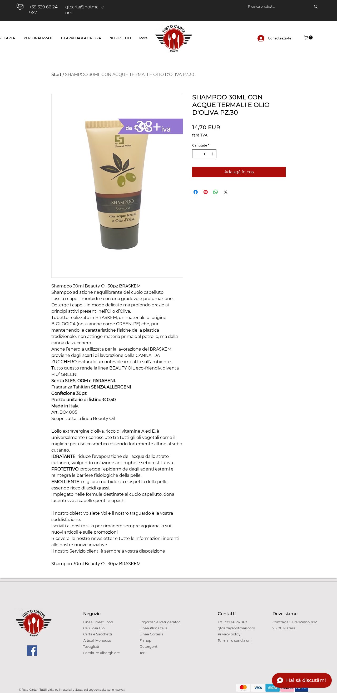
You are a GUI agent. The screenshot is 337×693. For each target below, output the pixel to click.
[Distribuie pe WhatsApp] (215, 192)
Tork (143, 653)
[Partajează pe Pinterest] (205, 192)
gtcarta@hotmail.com (236, 628)
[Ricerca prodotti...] (315, 6)
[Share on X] (225, 192)
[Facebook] (32, 650)
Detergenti (149, 646)
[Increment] (213, 154)
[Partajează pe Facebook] (195, 192)
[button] (309, 37)
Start (56, 74)
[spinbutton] (204, 154)
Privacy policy (229, 634)
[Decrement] (196, 154)
